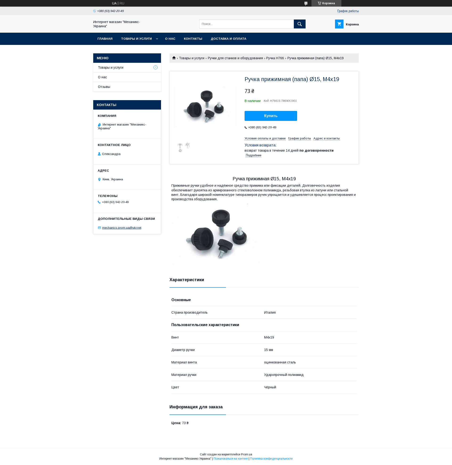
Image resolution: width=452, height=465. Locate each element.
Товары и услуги (136, 38)
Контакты (193, 38)
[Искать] (300, 24)
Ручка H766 (275, 58)
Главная (105, 38)
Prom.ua (246, 454)
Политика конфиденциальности (271, 458)
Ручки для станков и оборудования (235, 58)
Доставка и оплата (228, 38)
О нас (170, 38)
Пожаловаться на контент (231, 458)
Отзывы (104, 87)
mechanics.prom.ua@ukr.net (121, 227)
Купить (271, 116)
